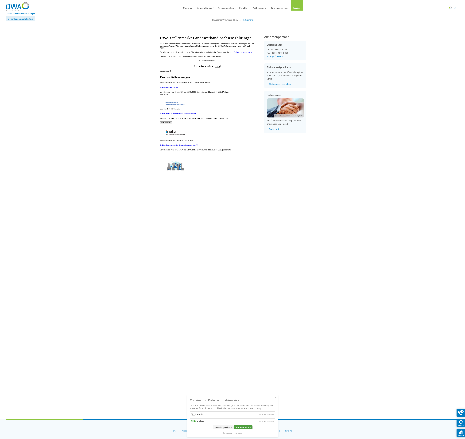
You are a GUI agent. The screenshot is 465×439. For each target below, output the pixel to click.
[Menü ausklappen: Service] (301, 8)
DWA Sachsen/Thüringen (222, 20)
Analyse (200, 421)
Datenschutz (227, 433)
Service (296, 7)
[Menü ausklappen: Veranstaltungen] (214, 8)
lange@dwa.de (276, 56)
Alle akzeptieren (243, 427)
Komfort (201, 414)
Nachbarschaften (226, 7)
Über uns (187, 7)
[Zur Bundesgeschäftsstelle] (450, 8)
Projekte (243, 7)
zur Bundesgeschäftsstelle (22, 19)
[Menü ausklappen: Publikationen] (267, 8)
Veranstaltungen (205, 7)
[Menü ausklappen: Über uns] (193, 8)
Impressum (238, 433)
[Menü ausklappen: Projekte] (248, 8)
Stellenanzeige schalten (280, 83)
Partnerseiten (275, 129)
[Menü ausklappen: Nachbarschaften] (235, 8)
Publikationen (259, 7)
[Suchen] (455, 8)
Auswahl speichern (223, 427)
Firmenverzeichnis (279, 7)
